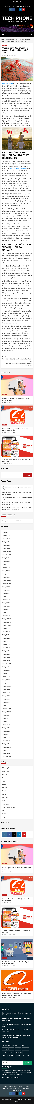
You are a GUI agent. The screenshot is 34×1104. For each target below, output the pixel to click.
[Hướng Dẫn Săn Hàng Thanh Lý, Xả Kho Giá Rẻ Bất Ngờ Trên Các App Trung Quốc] (17, 980)
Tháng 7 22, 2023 (12, 55)
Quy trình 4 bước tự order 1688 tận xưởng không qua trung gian (16, 493)
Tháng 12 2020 (6, 708)
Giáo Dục (22, 4)
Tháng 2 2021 (6, 702)
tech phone (17, 18)
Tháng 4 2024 (6, 606)
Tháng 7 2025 (6, 558)
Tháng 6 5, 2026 (11, 463)
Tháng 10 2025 (6, 554)
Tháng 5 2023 (6, 641)
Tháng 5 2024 (6, 603)
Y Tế (28, 6)
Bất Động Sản (11, 4)
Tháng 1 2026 (6, 545)
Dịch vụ (4, 45)
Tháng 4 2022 (6, 673)
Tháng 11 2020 (6, 712)
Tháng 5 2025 (6, 564)
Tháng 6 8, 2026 (11, 402)
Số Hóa (13, 6)
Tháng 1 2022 (6, 683)
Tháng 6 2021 (6, 696)
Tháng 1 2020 (6, 744)
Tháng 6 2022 (6, 667)
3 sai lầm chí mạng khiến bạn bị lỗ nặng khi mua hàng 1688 (17, 498)
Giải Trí (4, 781)
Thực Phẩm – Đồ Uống (8, 807)
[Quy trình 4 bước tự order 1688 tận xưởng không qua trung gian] (17, 416)
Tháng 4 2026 (6, 538)
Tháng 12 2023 (6, 619)
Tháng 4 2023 (6, 644)
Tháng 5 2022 (6, 670)
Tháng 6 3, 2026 (11, 965)
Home (4, 4)
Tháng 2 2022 (6, 679)
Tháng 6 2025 (6, 561)
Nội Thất (28, 4)
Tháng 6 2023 (6, 638)
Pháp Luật (7, 6)
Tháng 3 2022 (6, 676)
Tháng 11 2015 (6, 756)
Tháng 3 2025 (6, 570)
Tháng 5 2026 (6, 535)
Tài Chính (5, 800)
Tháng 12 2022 (6, 657)
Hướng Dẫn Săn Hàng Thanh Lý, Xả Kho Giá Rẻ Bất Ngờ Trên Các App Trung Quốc (16, 508)
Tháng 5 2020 (6, 731)
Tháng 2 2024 (6, 612)
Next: (19, 363)
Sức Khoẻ (5, 797)
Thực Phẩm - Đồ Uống (8, 1055)
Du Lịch (17, 4)
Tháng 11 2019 (6, 747)
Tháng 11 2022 (6, 660)
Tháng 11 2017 (6, 753)
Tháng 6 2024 (6, 599)
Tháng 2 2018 (6, 750)
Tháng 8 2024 (6, 593)
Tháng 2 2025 (6, 574)
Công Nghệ (5, 771)
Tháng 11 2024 (6, 583)
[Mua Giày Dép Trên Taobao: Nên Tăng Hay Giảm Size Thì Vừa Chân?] (17, 949)
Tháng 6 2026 (6, 532)
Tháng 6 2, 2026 (11, 997)
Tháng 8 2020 (6, 721)
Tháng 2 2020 (6, 740)
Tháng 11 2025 (6, 551)
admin (5, 55)
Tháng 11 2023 (6, 622)
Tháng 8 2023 (6, 631)
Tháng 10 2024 (6, 587)
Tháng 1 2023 (6, 654)
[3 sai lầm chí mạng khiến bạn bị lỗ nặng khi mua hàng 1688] (17, 446)
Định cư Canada (7, 84)
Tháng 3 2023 (6, 647)
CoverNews (24, 1099)
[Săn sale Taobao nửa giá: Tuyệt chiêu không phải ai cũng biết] (17, 385)
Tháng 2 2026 (6, 542)
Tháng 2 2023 (6, 651)
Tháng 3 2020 (6, 737)
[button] (2, 34)
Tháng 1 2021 (6, 705)
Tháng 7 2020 (6, 724)
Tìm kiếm (4, 469)
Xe (3, 810)
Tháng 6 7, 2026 (11, 432)
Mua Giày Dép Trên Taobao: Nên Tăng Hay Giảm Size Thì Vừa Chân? (16, 503)
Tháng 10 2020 (6, 715)
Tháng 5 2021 (6, 699)
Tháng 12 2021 (6, 686)
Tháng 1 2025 (6, 577)
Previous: (16, 358)
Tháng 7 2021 (6, 692)
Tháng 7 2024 (6, 596)
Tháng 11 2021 (6, 689)
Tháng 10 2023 (6, 625)
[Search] (31, 34)
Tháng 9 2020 (6, 718)
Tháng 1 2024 (6, 615)
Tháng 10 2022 (6, 663)
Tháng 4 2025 (6, 567)
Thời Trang (19, 6)
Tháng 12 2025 (6, 548)
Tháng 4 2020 (6, 734)
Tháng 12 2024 (6, 580)
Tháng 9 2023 (6, 628)
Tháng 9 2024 (6, 590)
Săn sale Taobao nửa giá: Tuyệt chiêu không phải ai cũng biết (16, 488)
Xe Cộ (24, 6)
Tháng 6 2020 (6, 728)
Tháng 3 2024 (6, 609)
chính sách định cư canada (18, 168)
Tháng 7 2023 (6, 635)
